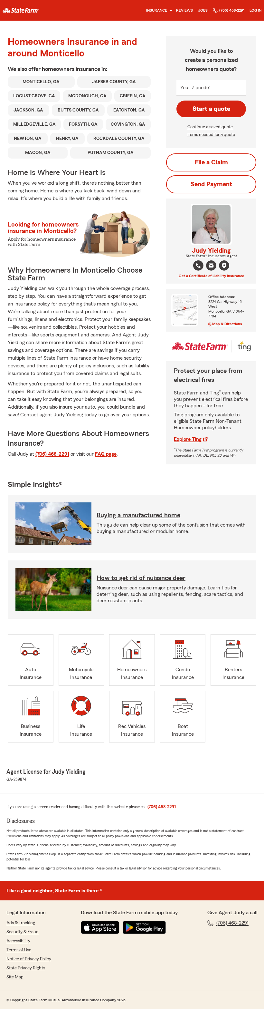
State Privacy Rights (25, 968)
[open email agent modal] (211, 266)
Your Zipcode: (195, 87)
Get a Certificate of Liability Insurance (211, 276)
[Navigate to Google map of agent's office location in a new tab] (224, 265)
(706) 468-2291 (231, 10)
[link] (21, 10)
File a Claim (211, 162)
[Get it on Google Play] (144, 927)
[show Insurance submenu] (169, 10)
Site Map (15, 977)
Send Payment (211, 184)
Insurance (156, 10)
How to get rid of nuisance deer (141, 578)
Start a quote (211, 109)
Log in (255, 10)
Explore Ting (188, 439)
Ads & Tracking (20, 923)
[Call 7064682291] (198, 265)
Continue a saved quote (210, 127)
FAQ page (106, 454)
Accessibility (18, 941)
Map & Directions (227, 324)
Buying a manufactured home (138, 515)
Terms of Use (18, 950)
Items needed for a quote (211, 134)
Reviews (184, 10)
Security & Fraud (22, 932)
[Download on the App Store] (100, 927)
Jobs (203, 10)
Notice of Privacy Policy (28, 959)
